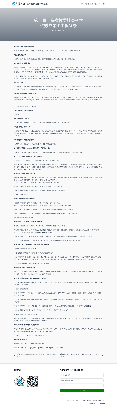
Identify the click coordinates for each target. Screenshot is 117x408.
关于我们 (102, 4)
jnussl (54, 30)
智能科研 (88, 4)
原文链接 (17, 348)
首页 (82, 4)
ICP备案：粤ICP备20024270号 (97, 403)
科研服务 (95, 4)
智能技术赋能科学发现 (37, 3)
